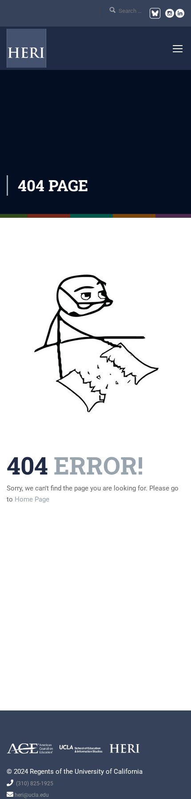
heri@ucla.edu (31, 795)
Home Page (32, 499)
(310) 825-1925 (33, 783)
